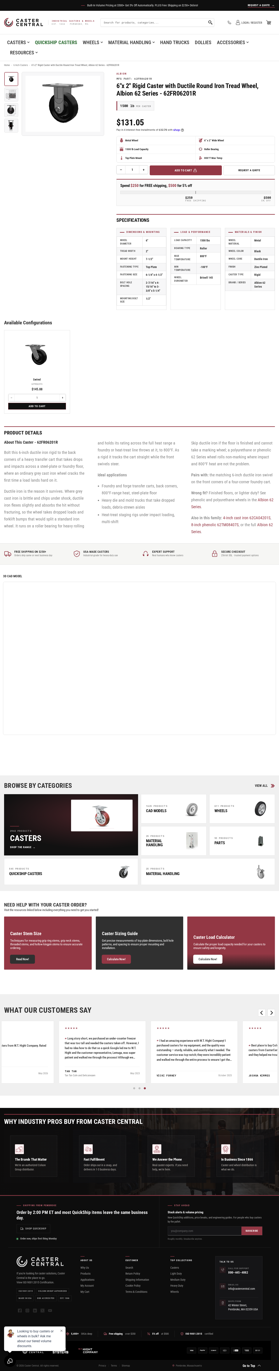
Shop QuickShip (35, 1228)
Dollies (203, 42)
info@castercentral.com (241, 1288)
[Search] (210, 22)
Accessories (231, 42)
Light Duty (176, 1273)
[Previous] (262, 1012)
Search (129, 1267)
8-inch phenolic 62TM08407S (215, 524)
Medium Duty (177, 1279)
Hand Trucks (174, 42)
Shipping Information (137, 1279)
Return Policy (132, 1273)
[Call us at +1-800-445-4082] (229, 22)
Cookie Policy (133, 1285)
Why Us (84, 1267)
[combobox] (157, 22)
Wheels (91, 42)
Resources (22, 53)
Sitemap (126, 1365)
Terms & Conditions (136, 1291)
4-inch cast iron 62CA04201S (246, 517)
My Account (87, 1285)
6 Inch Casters (20, 65)
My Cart (84, 1291)
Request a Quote (249, 170)
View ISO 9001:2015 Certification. (35, 1282)
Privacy (102, 1365)
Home (7, 65)
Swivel (37, 379)
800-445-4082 (238, 1272)
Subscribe (252, 1230)
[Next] (271, 1012)
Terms (114, 1365)
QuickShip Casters (56, 42)
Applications (87, 1279)
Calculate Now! (116, 959)
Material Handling (129, 42)
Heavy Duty (176, 1285)
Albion (121, 73)
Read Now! (22, 959)
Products (85, 1273)
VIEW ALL (261, 786)
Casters (16, 42)
